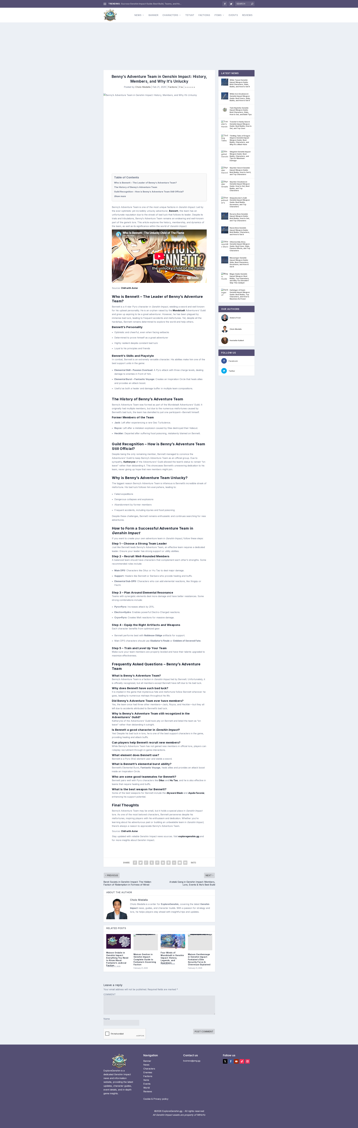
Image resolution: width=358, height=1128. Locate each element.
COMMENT (109, 994)
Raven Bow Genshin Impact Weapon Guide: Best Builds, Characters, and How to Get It (240, 231)
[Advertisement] (179, 43)
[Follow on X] (225, 1061)
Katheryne (129, 461)
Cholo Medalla (142, 87)
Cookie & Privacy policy (155, 1098)
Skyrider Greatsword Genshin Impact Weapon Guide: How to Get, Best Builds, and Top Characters (240, 186)
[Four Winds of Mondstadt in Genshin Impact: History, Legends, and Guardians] (173, 941)
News (137, 15)
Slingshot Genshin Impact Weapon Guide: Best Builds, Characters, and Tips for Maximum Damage (240, 156)
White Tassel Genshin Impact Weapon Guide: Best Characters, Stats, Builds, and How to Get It (240, 83)
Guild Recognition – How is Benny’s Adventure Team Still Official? (149, 191)
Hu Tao (174, 780)
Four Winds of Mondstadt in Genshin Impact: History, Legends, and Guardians (172, 957)
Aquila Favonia (196, 793)
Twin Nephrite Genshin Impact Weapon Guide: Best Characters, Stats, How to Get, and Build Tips (241, 111)
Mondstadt (179, 310)
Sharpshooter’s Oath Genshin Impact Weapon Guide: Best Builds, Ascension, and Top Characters (240, 202)
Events (233, 15)
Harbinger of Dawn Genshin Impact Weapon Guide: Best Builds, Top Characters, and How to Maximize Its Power (240, 294)
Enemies (147, 1072)
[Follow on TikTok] (242, 1061)
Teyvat (189, 15)
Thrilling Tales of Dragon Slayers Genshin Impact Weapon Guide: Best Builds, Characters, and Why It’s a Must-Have (240, 140)
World (146, 1087)
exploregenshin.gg (188, 836)
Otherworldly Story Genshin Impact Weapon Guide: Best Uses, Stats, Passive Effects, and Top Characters (240, 246)
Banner (153, 15)
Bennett (173, 210)
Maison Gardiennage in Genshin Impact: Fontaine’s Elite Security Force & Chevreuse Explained (199, 959)
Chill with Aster (129, 288)
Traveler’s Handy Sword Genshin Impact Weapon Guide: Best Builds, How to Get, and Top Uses (241, 125)
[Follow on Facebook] (231, 1061)
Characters (170, 15)
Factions (204, 15)
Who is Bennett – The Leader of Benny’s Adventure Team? (145, 182)
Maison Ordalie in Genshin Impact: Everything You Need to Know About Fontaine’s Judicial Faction (117, 959)
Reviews (247, 15)
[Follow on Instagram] (247, 1061)
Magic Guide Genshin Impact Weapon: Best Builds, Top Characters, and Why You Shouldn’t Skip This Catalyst (239, 278)
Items (218, 15)
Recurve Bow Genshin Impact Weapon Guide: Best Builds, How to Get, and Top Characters (240, 217)
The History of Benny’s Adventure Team (135, 187)
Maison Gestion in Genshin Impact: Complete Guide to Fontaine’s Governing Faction (145, 959)
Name (106, 1018)
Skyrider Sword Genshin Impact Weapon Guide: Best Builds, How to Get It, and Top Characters (240, 171)
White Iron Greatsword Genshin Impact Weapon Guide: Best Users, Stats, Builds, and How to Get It (240, 97)
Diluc (161, 780)
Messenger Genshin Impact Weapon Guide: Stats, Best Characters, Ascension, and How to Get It (239, 262)
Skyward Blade (174, 793)
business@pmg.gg (191, 1061)
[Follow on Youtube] (236, 1061)
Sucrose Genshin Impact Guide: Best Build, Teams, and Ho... (151, 4)
